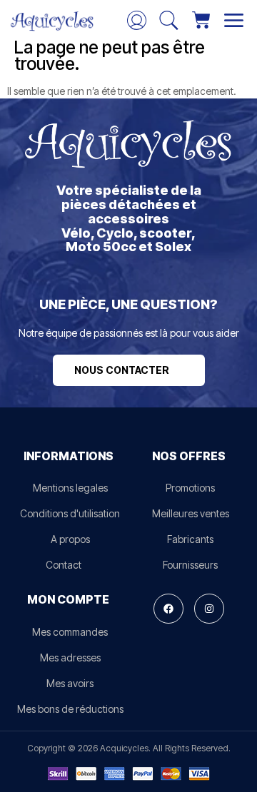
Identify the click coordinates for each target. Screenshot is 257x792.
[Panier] (201, 20)
